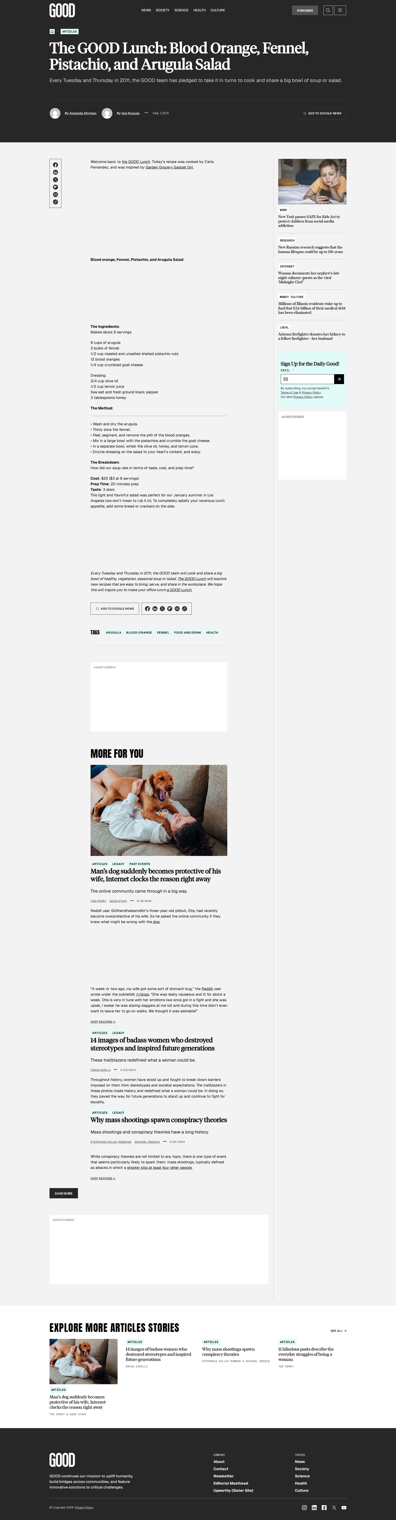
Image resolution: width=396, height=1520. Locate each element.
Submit (341, 380)
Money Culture (292, 297)
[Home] (52, 31)
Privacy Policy (311, 392)
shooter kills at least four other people (159, 1167)
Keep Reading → (103, 1022)
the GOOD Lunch (136, 161)
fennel (163, 632)
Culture (218, 10)
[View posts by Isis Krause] (107, 113)
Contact (220, 1468)
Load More (64, 1193)
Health (199, 10)
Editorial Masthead (230, 1483)
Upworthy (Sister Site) (233, 1490)
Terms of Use (289, 392)
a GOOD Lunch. (179, 589)
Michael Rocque (147, 1142)
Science (181, 10)
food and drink (187, 632)
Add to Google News (324, 113)
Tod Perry (98, 901)
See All (337, 1331)
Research (287, 240)
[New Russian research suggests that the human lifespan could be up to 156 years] (312, 244)
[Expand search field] (328, 10)
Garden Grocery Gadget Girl (169, 167)
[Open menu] (340, 10)
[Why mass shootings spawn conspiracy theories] (236, 1351)
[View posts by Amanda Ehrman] (55, 113)
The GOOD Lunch (192, 578)
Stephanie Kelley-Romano (111, 1142)
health (212, 632)
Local (284, 327)
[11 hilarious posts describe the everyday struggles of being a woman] (312, 1354)
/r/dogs (142, 994)
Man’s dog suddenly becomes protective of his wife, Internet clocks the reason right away (156, 875)
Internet (287, 266)
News (146, 10)
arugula (113, 632)
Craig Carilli (101, 1070)
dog (156, 921)
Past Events (140, 864)
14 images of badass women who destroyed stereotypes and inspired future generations (153, 1044)
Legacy (118, 864)
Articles (69, 31)
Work (283, 210)
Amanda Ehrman (83, 113)
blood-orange (139, 632)
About (219, 1461)
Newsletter (223, 1476)
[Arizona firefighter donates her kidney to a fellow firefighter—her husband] (312, 331)
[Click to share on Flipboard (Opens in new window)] (55, 187)
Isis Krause (130, 113)
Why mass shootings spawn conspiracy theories (159, 1120)
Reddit (207, 988)
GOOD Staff (118, 901)
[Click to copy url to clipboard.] (55, 201)
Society (163, 10)
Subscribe (305, 10)
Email (287, 370)
